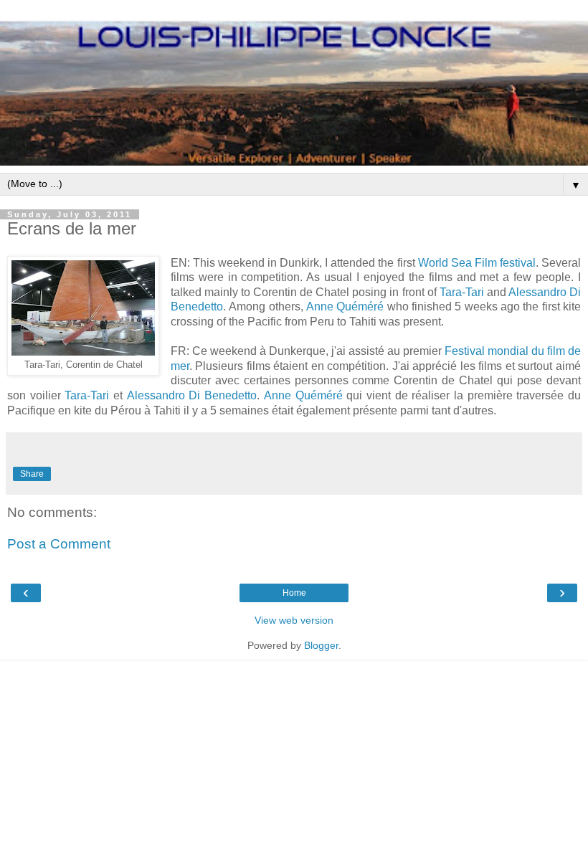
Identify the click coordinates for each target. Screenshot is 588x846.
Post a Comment (58, 543)
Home (294, 593)
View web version (294, 620)
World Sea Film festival (477, 263)
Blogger (321, 645)
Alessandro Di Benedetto (192, 395)
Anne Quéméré (345, 306)
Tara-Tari (462, 292)
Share (32, 474)
